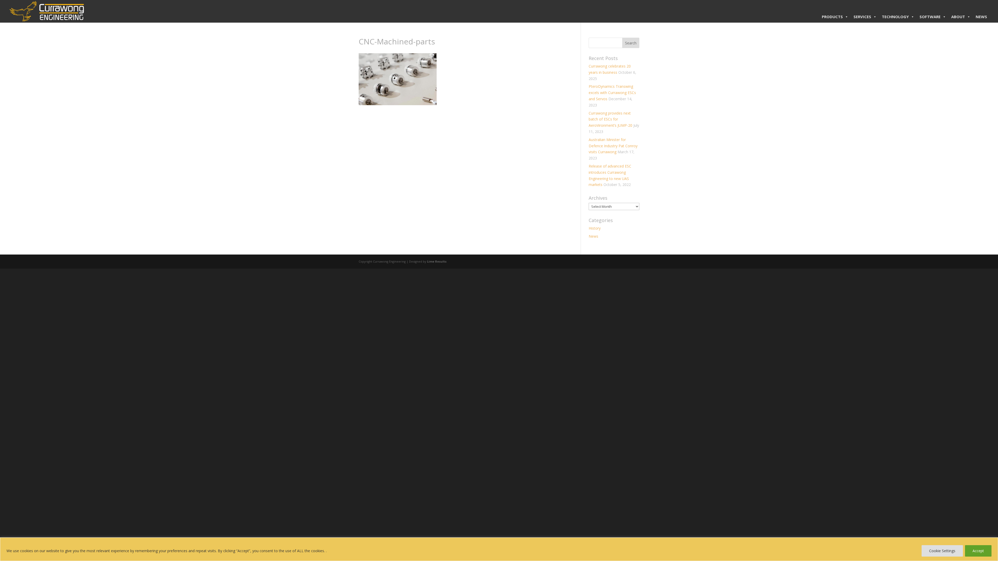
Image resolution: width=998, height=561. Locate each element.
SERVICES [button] (862, 16)
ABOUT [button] (958, 16)
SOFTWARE (930, 16)
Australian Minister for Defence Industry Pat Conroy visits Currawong (613, 146)
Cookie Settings (942, 550)
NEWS (981, 16)
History (595, 228)
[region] (499, 549)
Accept (978, 550)
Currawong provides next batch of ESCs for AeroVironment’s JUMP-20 (610, 119)
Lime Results (437, 261)
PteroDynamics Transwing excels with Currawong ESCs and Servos (612, 92)
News (593, 236)
